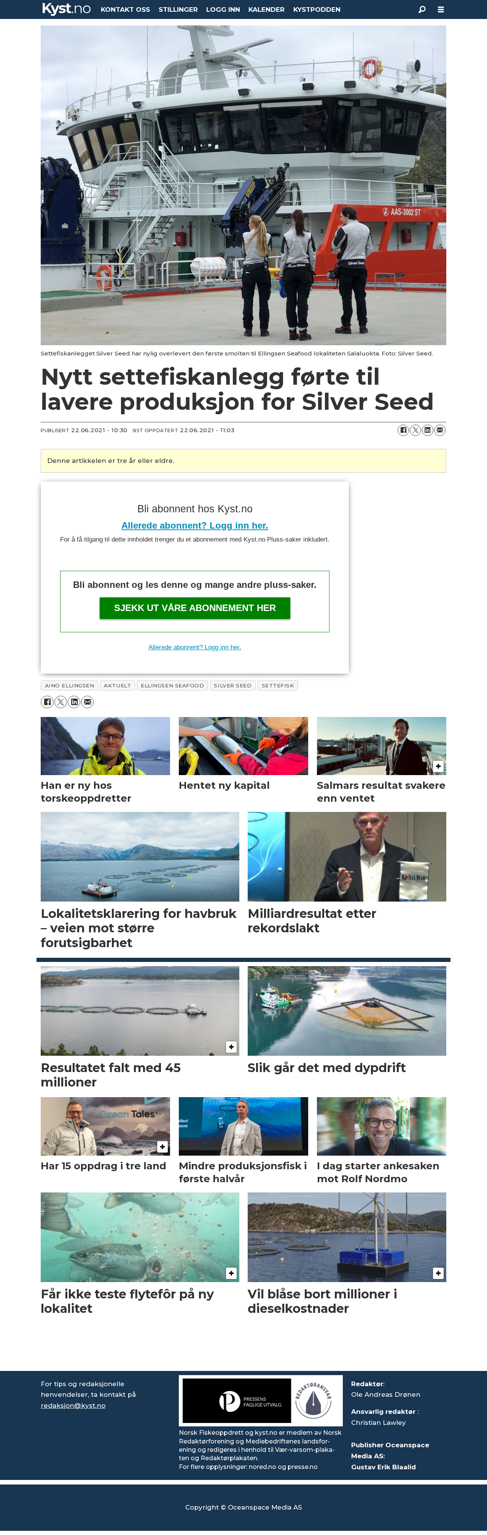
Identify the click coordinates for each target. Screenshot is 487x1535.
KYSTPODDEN (317, 9)
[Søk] (421, 9)
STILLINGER (178, 9)
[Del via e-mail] (440, 430)
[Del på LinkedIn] (427, 430)
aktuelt (117, 685)
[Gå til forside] (67, 9)
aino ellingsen (69, 685)
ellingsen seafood (172, 685)
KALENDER (266, 9)
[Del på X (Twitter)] (415, 430)
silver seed (232, 685)
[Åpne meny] (441, 10)
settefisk (278, 685)
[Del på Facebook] (403, 430)
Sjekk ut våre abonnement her (195, 608)
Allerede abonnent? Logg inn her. (194, 525)
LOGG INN (223, 9)
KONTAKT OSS (125, 9)
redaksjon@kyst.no (73, 1405)
